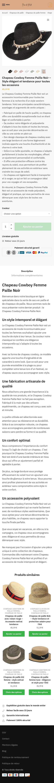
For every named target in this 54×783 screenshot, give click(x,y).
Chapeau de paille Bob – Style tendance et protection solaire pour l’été (40, 620)
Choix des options (14, 692)
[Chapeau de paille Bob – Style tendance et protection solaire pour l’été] (40, 593)
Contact (5, 738)
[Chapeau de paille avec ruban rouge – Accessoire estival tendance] (14, 593)
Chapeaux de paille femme (36, 13)
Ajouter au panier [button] (13, 634)
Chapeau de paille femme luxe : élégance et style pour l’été (40, 680)
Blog (4, 751)
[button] (48, 20)
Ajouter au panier (33, 226)
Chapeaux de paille (17, 13)
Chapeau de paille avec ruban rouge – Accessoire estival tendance (14, 620)
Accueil (5, 13)
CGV (4, 732)
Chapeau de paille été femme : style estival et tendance (13, 680)
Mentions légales (10, 745)
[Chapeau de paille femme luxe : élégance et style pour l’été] (40, 654)
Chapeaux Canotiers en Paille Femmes (13, 610)
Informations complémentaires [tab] (27, 275)
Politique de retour (11, 763)
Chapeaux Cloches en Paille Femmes (39, 610)
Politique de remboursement (15, 757)
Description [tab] (27, 271)
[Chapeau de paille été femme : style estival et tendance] (14, 654)
